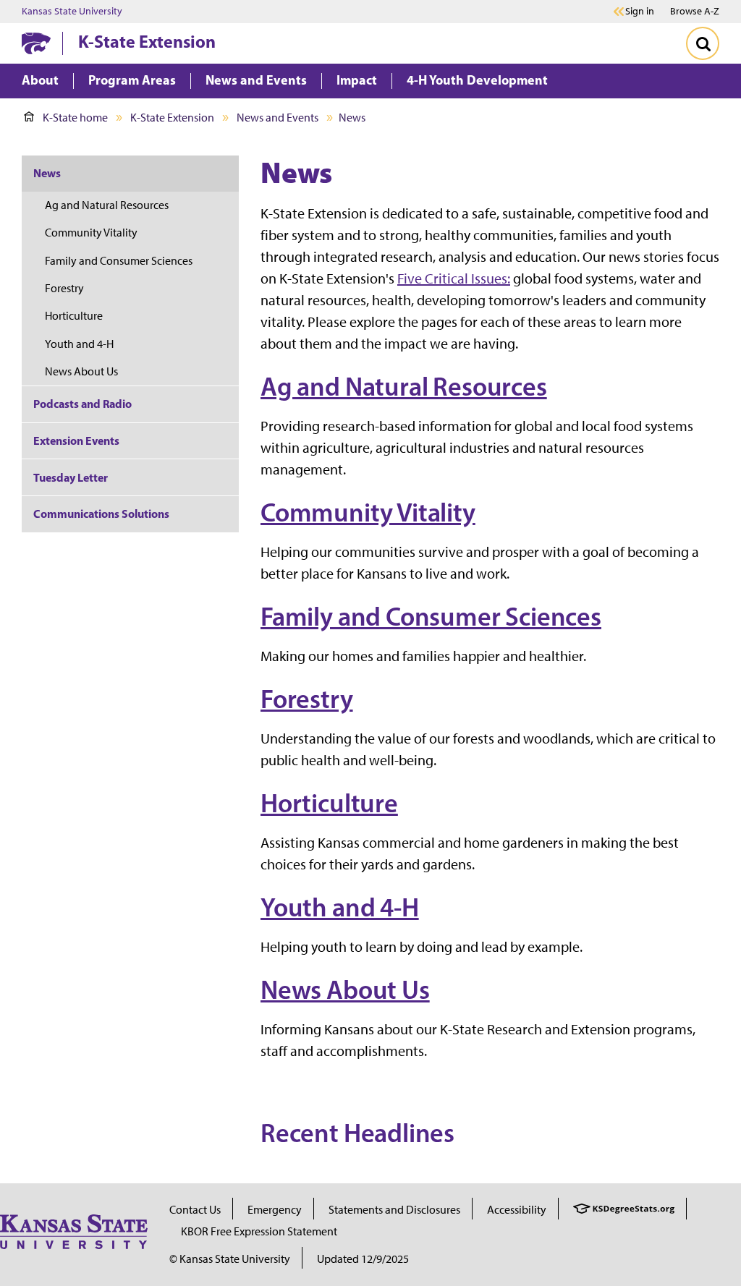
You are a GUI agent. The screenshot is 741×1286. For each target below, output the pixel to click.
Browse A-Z (694, 11)
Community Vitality (368, 512)
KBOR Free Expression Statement (259, 1231)
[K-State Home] (36, 43)
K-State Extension (147, 41)
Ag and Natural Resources (404, 386)
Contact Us (195, 1210)
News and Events (277, 117)
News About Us (345, 989)
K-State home (75, 117)
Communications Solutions (101, 513)
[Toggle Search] (702, 43)
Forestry (307, 699)
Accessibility (516, 1210)
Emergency (274, 1210)
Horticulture (329, 803)
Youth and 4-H (340, 907)
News (47, 173)
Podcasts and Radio (82, 403)
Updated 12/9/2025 (363, 1259)
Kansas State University (72, 11)
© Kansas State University (229, 1259)
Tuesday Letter (70, 477)
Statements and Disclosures (394, 1210)
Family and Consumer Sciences (431, 616)
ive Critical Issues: (457, 278)
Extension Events (76, 440)
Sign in (639, 11)
